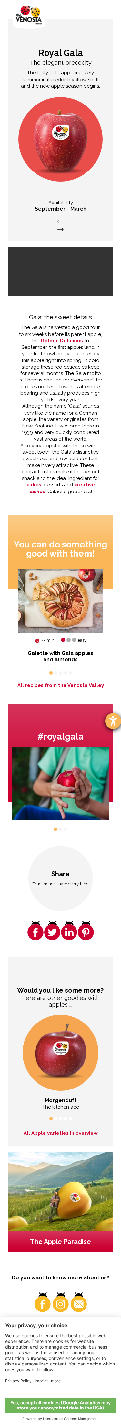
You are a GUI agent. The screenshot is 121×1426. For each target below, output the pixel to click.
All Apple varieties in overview (61, 1133)
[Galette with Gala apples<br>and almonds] (60, 601)
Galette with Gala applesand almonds (60, 656)
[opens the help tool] (113, 721)
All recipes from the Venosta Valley (60, 685)
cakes (33, 485)
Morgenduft (60, 1100)
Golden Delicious (62, 341)
